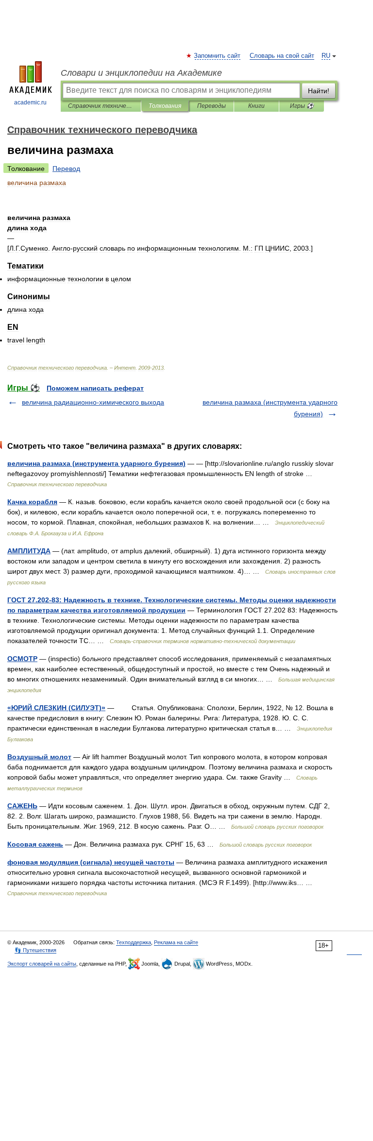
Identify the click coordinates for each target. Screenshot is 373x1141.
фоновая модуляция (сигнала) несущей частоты (90, 862)
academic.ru (30, 102)
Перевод (66, 168)
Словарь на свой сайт (282, 55)
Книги (256, 105)
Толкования (165, 105)
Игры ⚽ (302, 105)
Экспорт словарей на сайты (41, 964)
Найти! (318, 91)
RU (326, 55)
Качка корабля (32, 502)
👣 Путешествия (35, 950)
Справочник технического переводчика (101, 105)
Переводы (211, 105)
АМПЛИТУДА (29, 551)
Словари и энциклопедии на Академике (141, 73)
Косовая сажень (35, 844)
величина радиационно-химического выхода (93, 402)
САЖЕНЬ (22, 806)
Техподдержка (133, 942)
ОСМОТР (22, 659)
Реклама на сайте (176, 942)
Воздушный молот (39, 757)
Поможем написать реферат (95, 388)
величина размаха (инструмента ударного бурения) (96, 463)
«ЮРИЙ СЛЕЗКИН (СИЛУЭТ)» (56, 708)
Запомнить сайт (217, 55)
